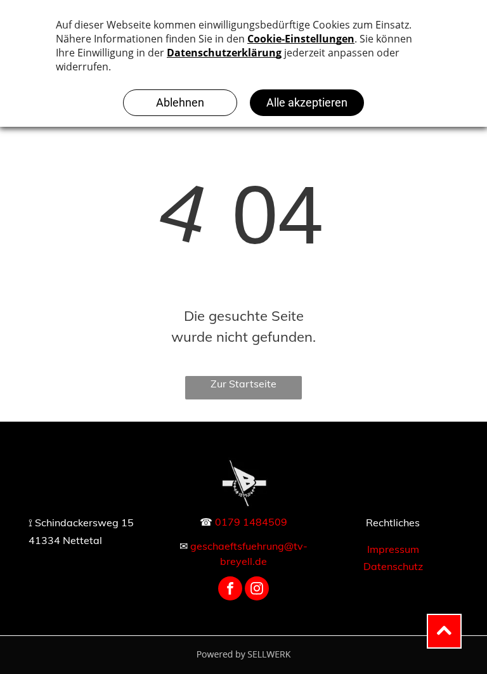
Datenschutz (393, 566)
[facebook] (230, 590)
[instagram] (257, 590)
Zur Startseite (243, 383)
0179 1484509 (251, 521)
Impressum (393, 549)
